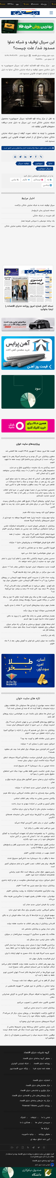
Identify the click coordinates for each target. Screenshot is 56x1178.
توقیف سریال (23, 163)
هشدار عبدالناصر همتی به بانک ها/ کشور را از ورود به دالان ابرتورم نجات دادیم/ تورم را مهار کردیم (31, 617)
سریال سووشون (44, 168)
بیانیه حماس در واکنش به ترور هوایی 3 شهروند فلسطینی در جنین (30, 987)
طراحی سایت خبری (44, 1165)
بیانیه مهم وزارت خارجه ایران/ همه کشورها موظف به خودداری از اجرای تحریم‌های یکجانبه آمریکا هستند (29, 519)
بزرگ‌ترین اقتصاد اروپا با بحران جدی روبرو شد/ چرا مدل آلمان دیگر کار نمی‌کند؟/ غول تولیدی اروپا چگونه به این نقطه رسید (30, 946)
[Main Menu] (51, 13)
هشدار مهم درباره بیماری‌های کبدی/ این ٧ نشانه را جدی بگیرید (29, 605)
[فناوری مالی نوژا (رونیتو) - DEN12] (28, 670)
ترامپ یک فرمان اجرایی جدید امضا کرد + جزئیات (35, 787)
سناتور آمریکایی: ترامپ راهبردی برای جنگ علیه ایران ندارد (32, 910)
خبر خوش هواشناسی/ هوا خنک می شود (38, 553)
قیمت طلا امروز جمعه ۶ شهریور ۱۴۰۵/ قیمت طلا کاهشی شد (30, 451)
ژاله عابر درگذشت (48, 635)
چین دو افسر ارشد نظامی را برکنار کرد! (39, 828)
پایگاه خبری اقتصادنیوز (19, 1068)
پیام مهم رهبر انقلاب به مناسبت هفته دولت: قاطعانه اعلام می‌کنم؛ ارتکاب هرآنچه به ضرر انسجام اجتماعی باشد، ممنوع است (28, 965)
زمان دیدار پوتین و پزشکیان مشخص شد (38, 929)
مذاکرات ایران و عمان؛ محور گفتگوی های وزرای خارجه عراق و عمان (30, 781)
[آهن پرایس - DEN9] (28, 353)
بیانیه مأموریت (28, 1134)
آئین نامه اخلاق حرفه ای (40, 1139)
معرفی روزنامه (44, 1134)
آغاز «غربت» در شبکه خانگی (44, 215)
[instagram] (44, 1147)
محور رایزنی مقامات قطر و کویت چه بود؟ (38, 738)
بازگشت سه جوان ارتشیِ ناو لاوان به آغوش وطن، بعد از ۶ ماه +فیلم (30, 642)
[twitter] (30, 157)
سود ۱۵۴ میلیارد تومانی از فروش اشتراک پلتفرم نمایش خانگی (29, 226)
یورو (10, 4)
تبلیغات (33, 1117)
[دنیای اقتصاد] (25, 13)
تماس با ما (45, 1117)
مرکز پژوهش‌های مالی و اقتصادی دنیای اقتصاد (31, 1095)
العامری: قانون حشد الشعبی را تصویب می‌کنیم (36, 1002)
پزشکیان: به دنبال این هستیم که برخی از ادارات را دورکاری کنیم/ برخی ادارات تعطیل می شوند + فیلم (29, 732)
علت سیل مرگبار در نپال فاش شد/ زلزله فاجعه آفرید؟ (34, 572)
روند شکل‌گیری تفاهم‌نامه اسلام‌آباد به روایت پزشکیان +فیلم (31, 891)
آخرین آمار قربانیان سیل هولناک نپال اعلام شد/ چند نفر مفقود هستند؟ (29, 751)
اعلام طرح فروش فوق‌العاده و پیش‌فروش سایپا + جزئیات (32, 542)
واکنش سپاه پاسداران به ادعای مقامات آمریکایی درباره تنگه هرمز (29, 793)
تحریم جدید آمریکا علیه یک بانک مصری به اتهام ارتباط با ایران (30, 953)
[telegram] (20, 157)
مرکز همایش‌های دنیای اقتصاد (38, 1085)
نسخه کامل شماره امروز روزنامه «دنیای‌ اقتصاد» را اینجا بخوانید (29, 308)
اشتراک (23, 1117)
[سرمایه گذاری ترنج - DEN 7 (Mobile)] (28, 26)
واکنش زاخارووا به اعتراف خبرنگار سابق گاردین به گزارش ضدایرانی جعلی (28, 996)
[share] (23, 1147)
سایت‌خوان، (43, 148)
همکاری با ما (25, 1122)
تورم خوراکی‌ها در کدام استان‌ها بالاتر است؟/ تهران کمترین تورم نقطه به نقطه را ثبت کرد (29, 974)
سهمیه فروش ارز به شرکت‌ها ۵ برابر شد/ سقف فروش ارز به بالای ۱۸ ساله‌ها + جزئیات (28, 917)
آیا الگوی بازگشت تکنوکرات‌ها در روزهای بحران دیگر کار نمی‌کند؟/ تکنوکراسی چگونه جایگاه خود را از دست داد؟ (29, 1015)
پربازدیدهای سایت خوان (28, 444)
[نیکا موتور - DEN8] (28, 324)
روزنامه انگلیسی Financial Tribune (36, 1105)
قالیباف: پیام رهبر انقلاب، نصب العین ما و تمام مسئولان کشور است (30, 865)
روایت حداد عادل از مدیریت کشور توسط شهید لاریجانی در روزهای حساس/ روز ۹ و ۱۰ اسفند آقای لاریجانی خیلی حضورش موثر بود (28, 579)
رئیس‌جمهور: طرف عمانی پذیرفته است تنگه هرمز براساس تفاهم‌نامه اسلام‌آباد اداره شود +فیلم (32, 873)
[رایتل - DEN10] (28, 426)
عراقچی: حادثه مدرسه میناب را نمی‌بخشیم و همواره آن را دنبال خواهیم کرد (29, 1037)
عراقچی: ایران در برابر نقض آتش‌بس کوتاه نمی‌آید (35, 822)
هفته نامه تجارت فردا (41, 1068)
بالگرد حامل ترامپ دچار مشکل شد (41, 939)
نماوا (50, 163)
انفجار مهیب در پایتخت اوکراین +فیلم (39, 853)
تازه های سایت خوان (28, 698)
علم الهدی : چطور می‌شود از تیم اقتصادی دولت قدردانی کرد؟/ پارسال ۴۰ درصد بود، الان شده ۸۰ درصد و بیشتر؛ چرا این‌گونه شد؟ (29, 588)
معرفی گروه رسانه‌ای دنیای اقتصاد (36, 1058)
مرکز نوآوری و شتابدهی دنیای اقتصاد (35, 1090)
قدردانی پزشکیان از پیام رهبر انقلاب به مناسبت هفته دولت (31, 923)
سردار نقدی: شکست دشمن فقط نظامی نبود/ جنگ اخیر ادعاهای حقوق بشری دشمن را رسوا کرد (29, 773)
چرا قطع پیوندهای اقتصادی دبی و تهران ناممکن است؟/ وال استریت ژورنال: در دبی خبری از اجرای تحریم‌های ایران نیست (30, 723)
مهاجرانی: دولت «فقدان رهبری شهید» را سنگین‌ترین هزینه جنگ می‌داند (29, 898)
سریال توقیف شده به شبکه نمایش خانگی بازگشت (35, 205)
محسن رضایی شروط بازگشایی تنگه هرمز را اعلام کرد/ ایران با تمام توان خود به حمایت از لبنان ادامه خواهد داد (28, 560)
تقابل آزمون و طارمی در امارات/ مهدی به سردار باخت (33, 803)
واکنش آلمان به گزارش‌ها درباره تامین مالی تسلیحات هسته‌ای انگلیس (30, 816)
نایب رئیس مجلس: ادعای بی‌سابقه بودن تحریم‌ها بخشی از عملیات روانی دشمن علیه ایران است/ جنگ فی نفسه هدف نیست (29, 1028)
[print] (15, 157)
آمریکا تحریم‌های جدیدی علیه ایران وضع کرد (37, 1021)
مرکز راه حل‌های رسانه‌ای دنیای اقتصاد (35, 1100)
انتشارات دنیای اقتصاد (41, 1080)
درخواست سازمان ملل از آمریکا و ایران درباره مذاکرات (33, 809)
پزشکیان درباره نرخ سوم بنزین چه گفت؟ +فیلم (35, 885)
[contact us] (17, 1147)
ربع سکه (36, 4)
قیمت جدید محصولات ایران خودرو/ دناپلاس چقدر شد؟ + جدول (28, 566)
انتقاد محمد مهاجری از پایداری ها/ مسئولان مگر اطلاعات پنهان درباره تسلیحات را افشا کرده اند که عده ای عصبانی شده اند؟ (29, 707)
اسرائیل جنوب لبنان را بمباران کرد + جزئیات (38, 744)
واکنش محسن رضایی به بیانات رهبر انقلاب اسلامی (34, 798)
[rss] (28, 1147)
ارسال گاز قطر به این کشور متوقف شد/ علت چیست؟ (33, 980)
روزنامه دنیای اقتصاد (42, 1063)
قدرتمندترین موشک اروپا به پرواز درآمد (39, 610)
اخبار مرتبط (28, 198)
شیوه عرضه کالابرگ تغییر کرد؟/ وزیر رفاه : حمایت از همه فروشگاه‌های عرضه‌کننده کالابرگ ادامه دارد (32, 536)
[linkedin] (25, 157)
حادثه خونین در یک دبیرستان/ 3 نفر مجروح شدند (34, 765)
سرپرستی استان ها (42, 1122)
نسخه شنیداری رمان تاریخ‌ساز (43, 210)
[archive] (12, 1147)
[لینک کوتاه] (41, 157)
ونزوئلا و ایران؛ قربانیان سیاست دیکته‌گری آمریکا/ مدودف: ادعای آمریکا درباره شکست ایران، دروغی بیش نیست (29, 759)
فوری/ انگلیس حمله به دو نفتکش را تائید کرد (36, 547)
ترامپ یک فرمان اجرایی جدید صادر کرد (39, 904)
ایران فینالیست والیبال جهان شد (42, 958)
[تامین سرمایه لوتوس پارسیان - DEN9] (28, 392)
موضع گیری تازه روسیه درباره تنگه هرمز (39, 512)
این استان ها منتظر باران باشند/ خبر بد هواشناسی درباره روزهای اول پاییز (29, 715)
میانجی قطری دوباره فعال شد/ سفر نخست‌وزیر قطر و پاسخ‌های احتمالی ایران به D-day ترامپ (29, 846)
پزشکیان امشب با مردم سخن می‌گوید (39, 1007)
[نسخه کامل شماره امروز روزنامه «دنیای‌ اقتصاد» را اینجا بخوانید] (28, 284)
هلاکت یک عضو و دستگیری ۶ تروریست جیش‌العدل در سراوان (30, 934)
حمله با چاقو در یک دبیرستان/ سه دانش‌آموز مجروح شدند (31, 858)
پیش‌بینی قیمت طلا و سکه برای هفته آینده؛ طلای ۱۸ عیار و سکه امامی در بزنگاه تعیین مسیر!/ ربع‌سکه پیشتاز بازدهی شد (29, 598)
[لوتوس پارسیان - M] (28, 1172)
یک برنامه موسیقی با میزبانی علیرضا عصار (38, 221)
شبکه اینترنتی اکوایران (20, 1063)
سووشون (38, 163)
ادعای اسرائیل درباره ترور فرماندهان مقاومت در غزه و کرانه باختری (28, 880)
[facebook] (35, 157)
